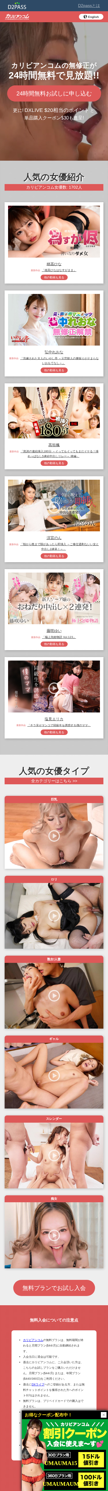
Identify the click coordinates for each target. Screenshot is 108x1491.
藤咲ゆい (54, 631)
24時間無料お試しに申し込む (54, 93)
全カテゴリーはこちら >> (54, 781)
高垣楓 (54, 445)
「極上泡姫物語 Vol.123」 (59, 637)
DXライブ (38, 1384)
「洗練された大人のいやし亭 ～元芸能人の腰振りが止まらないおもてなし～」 (59, 361)
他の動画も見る (54, 277)
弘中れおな (54, 352)
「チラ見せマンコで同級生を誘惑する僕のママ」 (59, 725)
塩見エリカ (54, 719)
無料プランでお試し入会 (54, 1288)
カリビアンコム (33, 1340)
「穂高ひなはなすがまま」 (59, 270)
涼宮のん (54, 538)
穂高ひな (54, 264)
